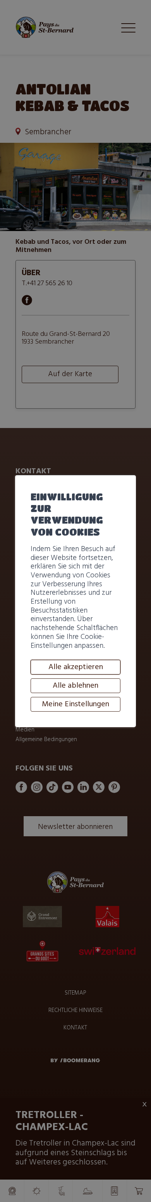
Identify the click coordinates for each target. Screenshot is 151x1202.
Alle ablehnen (75, 686)
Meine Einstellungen (75, 704)
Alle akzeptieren (75, 667)
